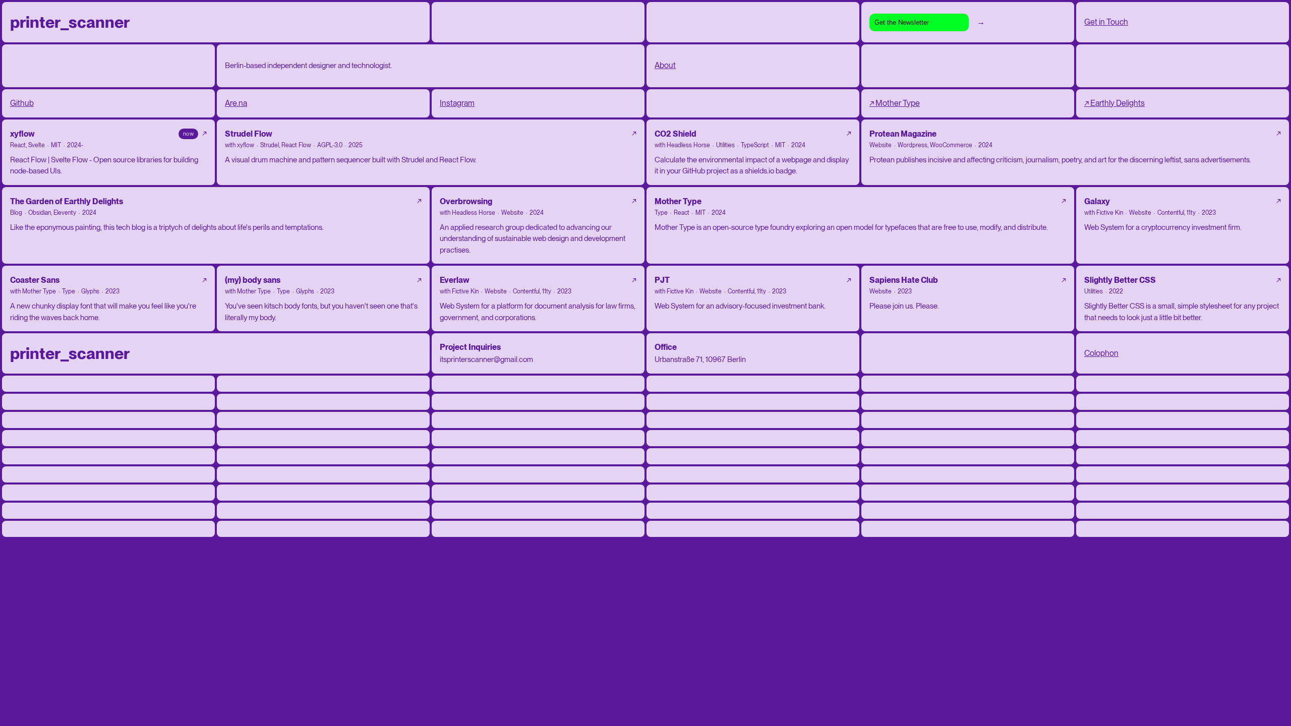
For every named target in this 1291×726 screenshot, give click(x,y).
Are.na (236, 103)
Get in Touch (1106, 22)
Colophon (1101, 353)
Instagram (457, 103)
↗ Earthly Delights (1114, 103)
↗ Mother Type (894, 103)
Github (22, 103)
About (665, 65)
